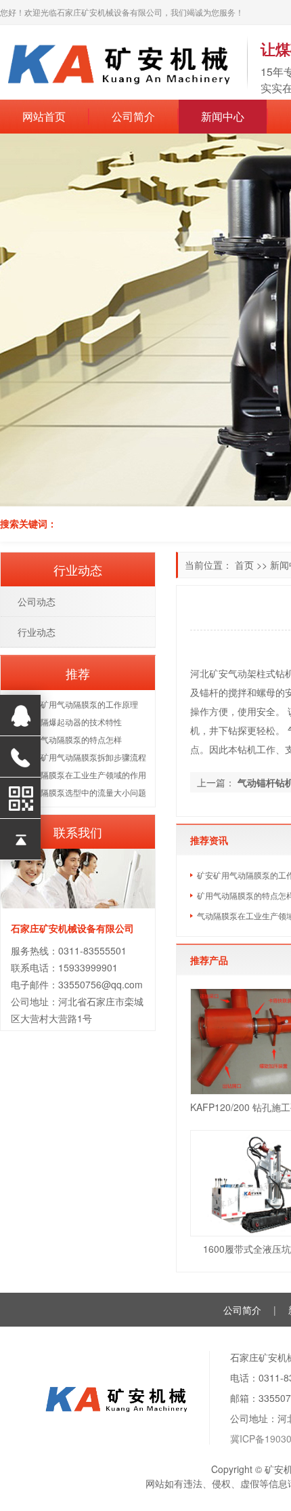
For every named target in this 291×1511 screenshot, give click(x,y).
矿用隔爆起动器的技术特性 (73, 721)
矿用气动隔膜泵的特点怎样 (73, 739)
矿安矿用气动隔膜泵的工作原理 (81, 704)
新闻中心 (222, 116)
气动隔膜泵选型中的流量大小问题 (85, 792)
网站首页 (44, 116)
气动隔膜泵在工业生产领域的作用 (85, 774)
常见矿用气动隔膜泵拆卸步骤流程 (85, 757)
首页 (244, 564)
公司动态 (36, 601)
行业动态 (36, 632)
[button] (29, 320)
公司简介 (133, 116)
